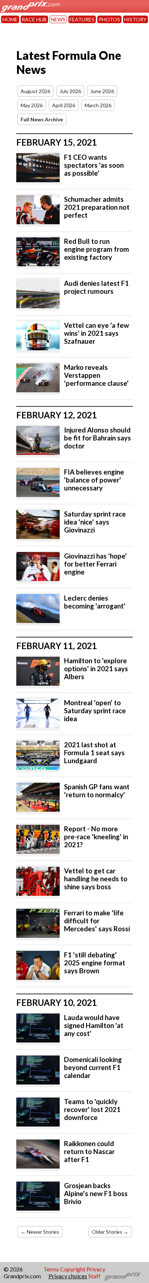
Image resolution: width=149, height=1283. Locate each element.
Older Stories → (110, 1232)
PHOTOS (109, 19)
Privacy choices (67, 1275)
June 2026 (102, 91)
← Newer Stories (40, 1232)
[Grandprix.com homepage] (123, 1276)
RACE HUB (34, 19)
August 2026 (35, 91)
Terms (51, 1269)
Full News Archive (42, 119)
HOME (10, 19)
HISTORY (135, 19)
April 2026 (63, 105)
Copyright (72, 1269)
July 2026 (70, 91)
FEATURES (81, 19)
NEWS (58, 19)
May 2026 (32, 105)
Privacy (95, 1269)
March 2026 (98, 105)
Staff (94, 1275)
